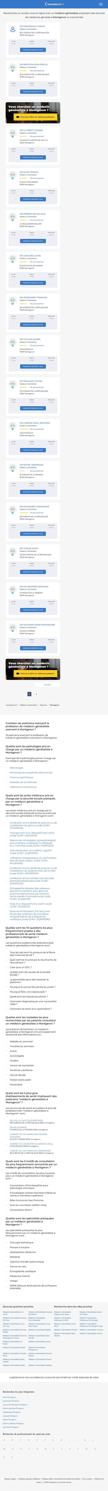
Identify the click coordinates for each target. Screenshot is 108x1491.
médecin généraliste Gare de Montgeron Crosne (15, 1337)
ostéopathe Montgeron (10, 1416)
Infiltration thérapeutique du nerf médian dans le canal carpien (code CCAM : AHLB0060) (33, 861)
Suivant (47, 685)
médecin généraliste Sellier (14, 1365)
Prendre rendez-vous (33, 50)
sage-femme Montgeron (11, 1427)
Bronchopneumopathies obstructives (31, 772)
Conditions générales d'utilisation (29, 1479)
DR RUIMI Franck (29, 172)
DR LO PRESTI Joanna (31, 130)
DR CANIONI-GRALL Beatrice (35, 423)
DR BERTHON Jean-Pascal (34, 64)
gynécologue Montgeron (11, 1401)
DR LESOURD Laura (30, 255)
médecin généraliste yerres (91, 1333)
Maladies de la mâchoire (23, 782)
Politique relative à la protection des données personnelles (61, 1479)
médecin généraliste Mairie (14, 1347)
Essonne (43, 705)
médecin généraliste (28, 705)
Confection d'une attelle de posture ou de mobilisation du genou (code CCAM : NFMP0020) (33, 825)
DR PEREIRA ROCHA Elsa (33, 214)
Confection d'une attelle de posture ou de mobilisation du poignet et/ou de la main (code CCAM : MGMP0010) (33, 871)
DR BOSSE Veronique (31, 464)
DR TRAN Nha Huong (31, 381)
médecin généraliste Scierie (39, 1359)
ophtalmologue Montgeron (12, 1412)
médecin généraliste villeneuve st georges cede (91, 1325)
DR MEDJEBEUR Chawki (32, 26)
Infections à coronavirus (23, 787)
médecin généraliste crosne (91, 1330)
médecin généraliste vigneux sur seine (62, 1313)
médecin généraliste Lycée (39, 1341)
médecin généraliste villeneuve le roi (62, 1319)
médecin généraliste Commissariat (36, 1319)
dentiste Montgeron (9, 1397)
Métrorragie (16, 767)
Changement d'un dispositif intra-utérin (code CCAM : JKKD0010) (32, 834)
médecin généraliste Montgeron (13, 1408)
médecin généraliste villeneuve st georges (89, 1319)
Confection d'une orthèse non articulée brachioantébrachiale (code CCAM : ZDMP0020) (32, 881)
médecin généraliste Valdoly (40, 1365)
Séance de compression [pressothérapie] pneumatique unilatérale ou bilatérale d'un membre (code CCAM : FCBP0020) (33, 843)
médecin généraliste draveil (65, 1330)
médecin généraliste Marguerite (36, 1348)
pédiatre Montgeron (9, 1420)
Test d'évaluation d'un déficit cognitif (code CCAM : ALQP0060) (30, 851)
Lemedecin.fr (11, 705)
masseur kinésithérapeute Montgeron (15, 1405)
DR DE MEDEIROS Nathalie (34, 586)
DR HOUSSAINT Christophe (34, 506)
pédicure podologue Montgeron (13, 1423)
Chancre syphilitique (21, 777)
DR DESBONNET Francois (33, 297)
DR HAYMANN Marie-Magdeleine (37, 624)
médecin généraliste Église (39, 1330)
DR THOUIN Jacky (29, 548)
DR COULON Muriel (30, 339)
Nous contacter (87, 1479)
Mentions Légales (10, 1479)
